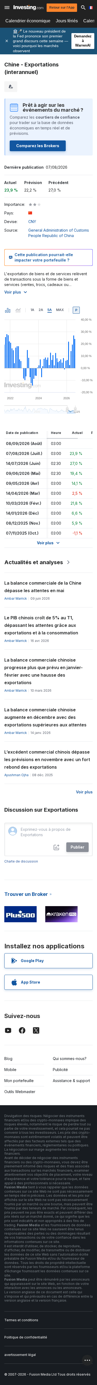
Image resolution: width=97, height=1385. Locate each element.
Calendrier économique (27, 21)
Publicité (60, 1069)
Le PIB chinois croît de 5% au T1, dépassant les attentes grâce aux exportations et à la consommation (41, 625)
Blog (8, 1058)
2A (41, 310)
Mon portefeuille (19, 1080)
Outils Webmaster (19, 1091)
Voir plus (12, 292)
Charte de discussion (21, 861)
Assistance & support (71, 1080)
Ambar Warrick (15, 598)
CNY (32, 221)
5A (49, 310)
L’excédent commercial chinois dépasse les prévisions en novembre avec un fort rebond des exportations (47, 759)
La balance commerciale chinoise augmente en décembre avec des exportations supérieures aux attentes (45, 717)
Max (60, 310)
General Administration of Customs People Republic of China (58, 233)
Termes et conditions (21, 1320)
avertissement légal (20, 1355)
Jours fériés (67, 21)
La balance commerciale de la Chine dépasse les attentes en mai (42, 586)
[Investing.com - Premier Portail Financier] (28, 7)
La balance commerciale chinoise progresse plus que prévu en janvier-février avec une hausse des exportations (43, 671)
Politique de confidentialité (25, 1337)
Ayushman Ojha (16, 775)
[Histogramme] (7, 310)
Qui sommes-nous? (69, 1058)
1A (32, 310)
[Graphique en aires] (18, 310)
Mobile (10, 1069)
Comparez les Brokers (37, 145)
